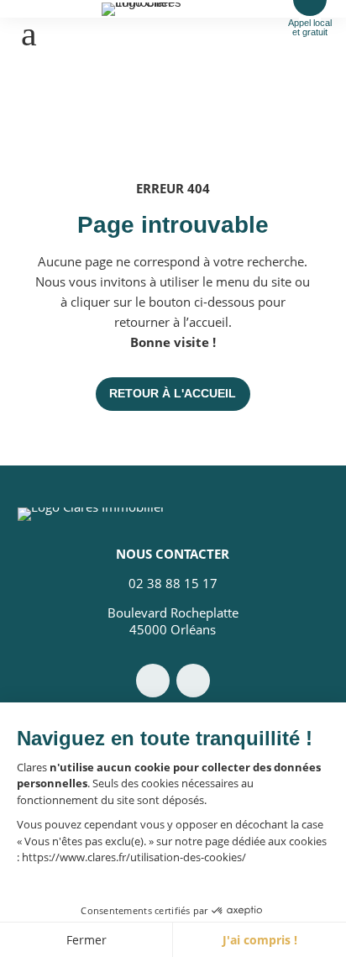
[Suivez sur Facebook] (153, 680)
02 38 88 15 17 (173, 584)
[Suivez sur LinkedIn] (193, 680)
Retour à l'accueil (172, 393)
